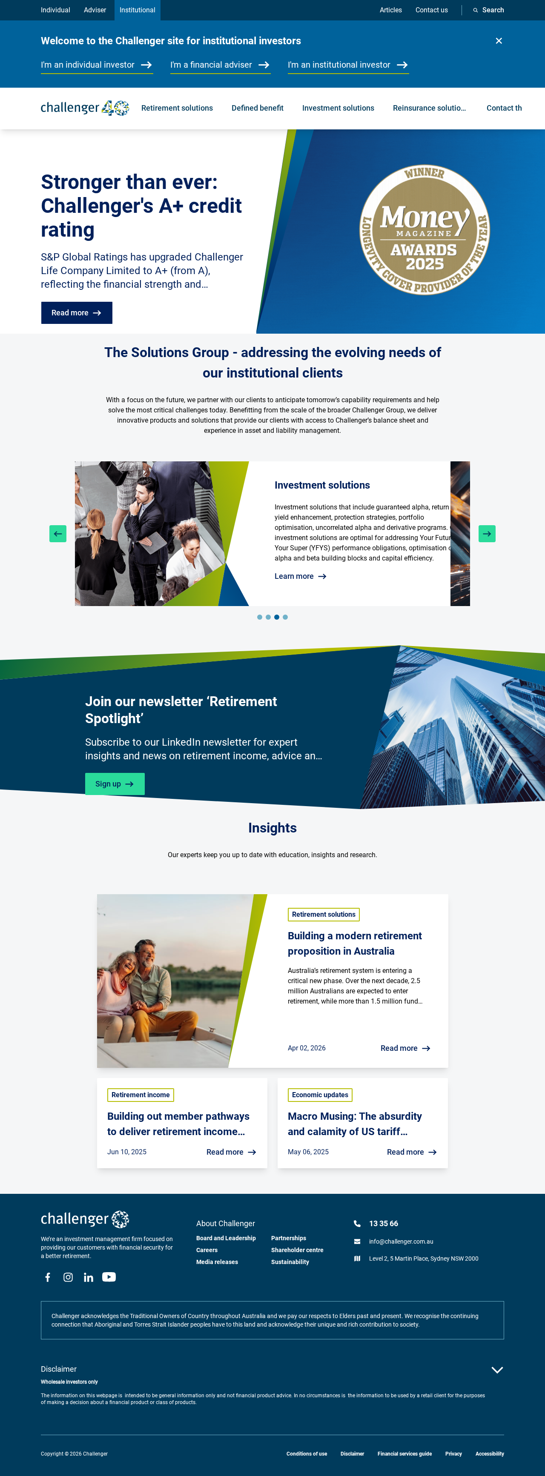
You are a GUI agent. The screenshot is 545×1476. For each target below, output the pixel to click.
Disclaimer (352, 1454)
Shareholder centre (297, 1250)
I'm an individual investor (88, 65)
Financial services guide (405, 1454)
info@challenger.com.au (401, 1241)
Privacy (453, 1454)
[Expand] (497, 1370)
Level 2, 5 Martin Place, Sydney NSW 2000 (424, 1258)
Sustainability (290, 1262)
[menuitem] (177, 108)
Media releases (217, 1262)
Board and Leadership (226, 1238)
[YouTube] (109, 1277)
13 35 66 (383, 1223)
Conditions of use (307, 1454)
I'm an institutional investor (339, 65)
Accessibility (490, 1454)
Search (493, 10)
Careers (207, 1250)
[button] (499, 41)
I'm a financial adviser (211, 65)
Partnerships (288, 1238)
